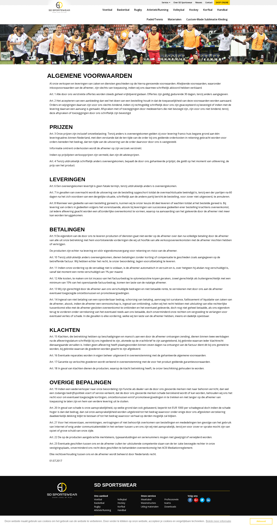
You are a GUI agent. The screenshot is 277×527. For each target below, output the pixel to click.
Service (165, 2)
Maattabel (146, 499)
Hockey (193, 10)
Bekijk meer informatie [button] (218, 521)
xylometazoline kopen (146, 278)
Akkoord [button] (261, 521)
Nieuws (198, 2)
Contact (209, 2)
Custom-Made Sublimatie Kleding (206, 19)
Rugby (138, 10)
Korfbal (207, 10)
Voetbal (107, 10)
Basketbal (123, 10)
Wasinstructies (148, 502)
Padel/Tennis (155, 19)
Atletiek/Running (157, 10)
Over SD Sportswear (182, 2)
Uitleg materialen (150, 506)
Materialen (174, 19)
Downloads (170, 506)
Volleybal (178, 10)
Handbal (222, 10)
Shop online (222, 2)
